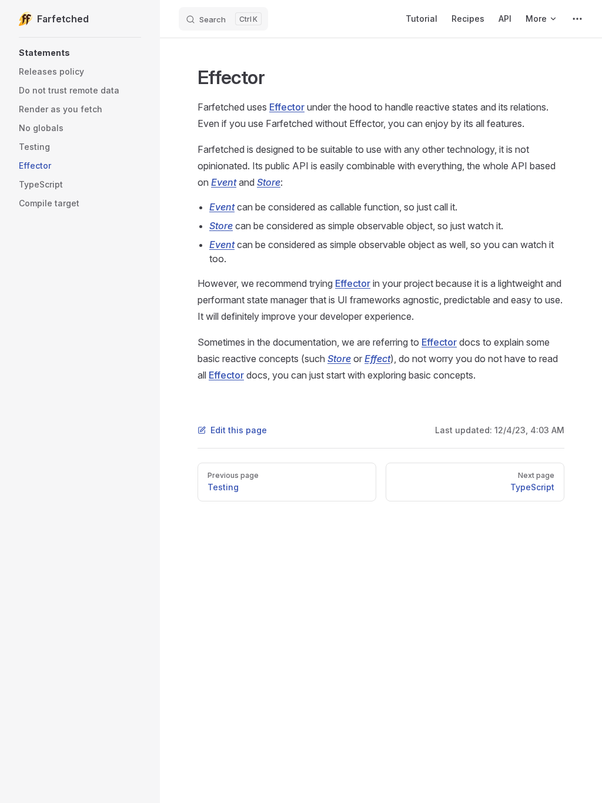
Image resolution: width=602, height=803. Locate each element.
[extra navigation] (577, 19)
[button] (80, 53)
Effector (287, 107)
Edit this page (238, 430)
